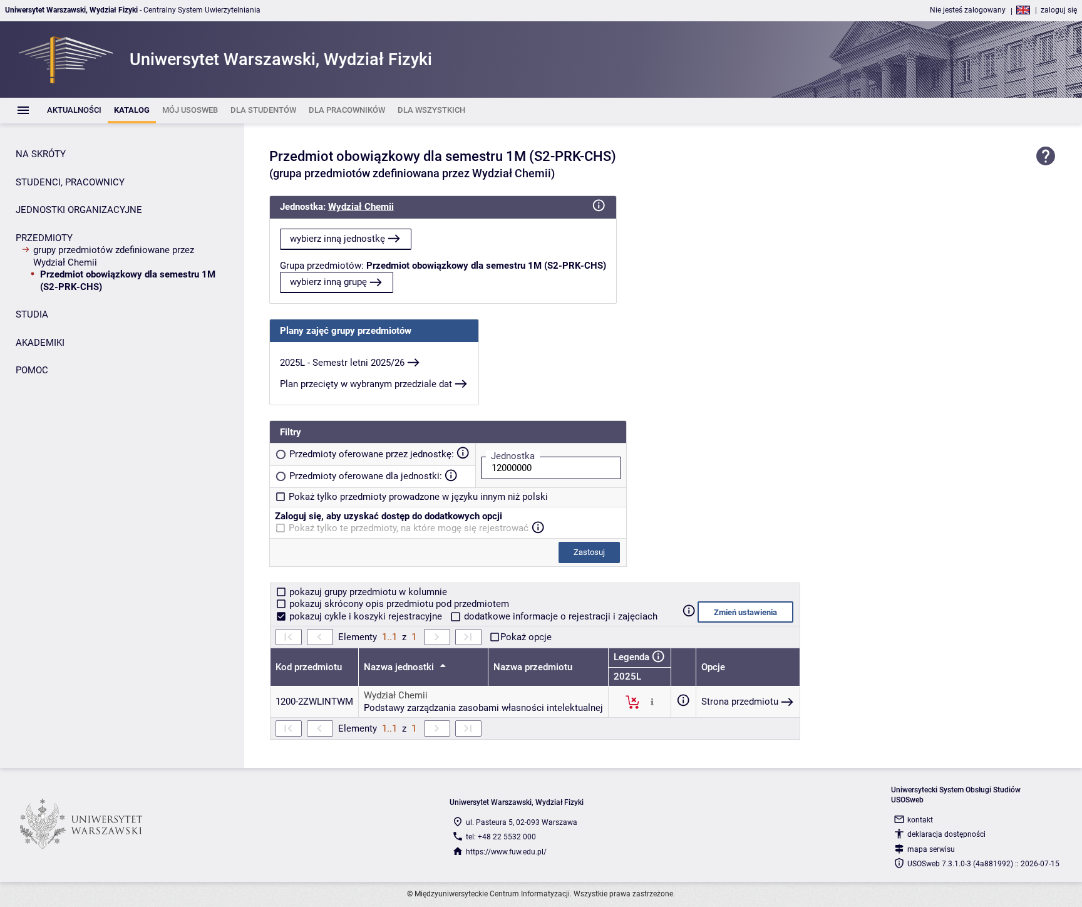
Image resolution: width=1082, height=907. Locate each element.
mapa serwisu (931, 849)
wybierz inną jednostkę (337, 238)
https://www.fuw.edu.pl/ (506, 851)
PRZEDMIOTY (44, 238)
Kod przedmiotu (309, 667)
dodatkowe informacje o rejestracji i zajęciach (559, 616)
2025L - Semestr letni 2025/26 (342, 362)
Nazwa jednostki (400, 667)
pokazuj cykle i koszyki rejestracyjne (366, 616)
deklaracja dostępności (946, 834)
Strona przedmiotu (739, 701)
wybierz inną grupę (328, 282)
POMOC (32, 370)
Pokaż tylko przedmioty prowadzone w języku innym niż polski (418, 496)
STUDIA (32, 314)
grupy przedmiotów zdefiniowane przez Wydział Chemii (113, 256)
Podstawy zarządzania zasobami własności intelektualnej (483, 707)
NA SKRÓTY (41, 154)
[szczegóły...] (652, 701)
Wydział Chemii (361, 206)
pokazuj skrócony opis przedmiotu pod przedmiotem (398, 603)
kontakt (920, 820)
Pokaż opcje (526, 637)
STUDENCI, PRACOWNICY (70, 182)
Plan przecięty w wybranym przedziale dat (366, 384)
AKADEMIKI (40, 342)
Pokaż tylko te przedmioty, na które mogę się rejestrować (408, 528)
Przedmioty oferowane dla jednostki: (366, 476)
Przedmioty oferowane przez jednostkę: (371, 454)
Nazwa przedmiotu (532, 667)
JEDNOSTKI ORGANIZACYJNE (79, 209)
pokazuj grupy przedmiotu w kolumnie (367, 592)
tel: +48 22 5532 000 (501, 836)
